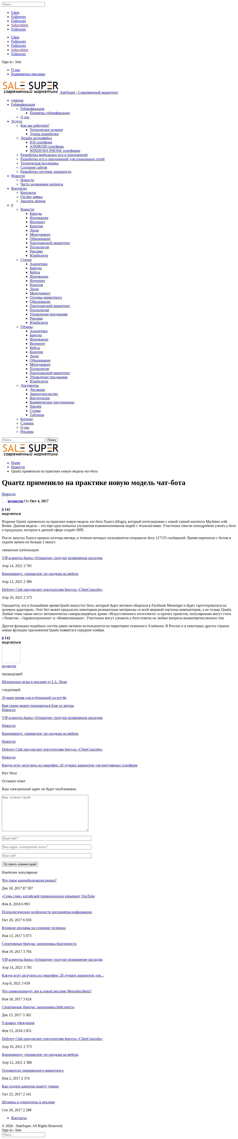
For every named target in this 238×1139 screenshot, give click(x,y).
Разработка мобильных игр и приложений (54, 155)
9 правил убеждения (18, 1023)
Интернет (37, 222)
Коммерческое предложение (52, 402)
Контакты (19, 188)
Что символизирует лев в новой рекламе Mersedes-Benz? (47, 991)
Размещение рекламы (28, 74)
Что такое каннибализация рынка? (29, 880)
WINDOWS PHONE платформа (55, 151)
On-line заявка (31, 197)
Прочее (35, 406)
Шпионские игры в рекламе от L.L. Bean (34, 682)
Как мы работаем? (34, 125)
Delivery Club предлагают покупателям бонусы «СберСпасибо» (52, 590)
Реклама (36, 251)
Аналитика (38, 264)
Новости (18, 176)
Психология (39, 247)
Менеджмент (40, 234)
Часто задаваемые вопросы (41, 184)
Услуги (16, 121)
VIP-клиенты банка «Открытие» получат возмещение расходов (52, 558)
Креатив (36, 226)
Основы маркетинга (46, 297)
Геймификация (23, 104)
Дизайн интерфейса (36, 138)
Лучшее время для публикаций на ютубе (34, 698)
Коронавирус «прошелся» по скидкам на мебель (40, 574)
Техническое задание (46, 130)
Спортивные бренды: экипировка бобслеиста (38, 1007)
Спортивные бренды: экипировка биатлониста (39, 944)
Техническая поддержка (39, 163)
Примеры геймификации (50, 113)
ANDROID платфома (47, 146)
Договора (37, 390)
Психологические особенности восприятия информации (47, 912)
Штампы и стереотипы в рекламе (28, 1102)
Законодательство (44, 394)
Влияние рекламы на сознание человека (34, 928)
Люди (34, 230)
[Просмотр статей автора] (11, 662)
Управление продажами (49, 314)
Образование (40, 239)
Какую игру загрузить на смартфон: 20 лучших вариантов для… (53, 975)
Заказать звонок (33, 201)
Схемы (35, 411)
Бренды (36, 213)
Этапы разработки (44, 134)
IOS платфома (41, 142)
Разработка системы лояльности (45, 172)
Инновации (39, 218)
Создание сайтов (33, 167)
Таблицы (37, 415)
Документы (29, 385)
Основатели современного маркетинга (32, 1070)
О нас (15, 70)
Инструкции (40, 398)
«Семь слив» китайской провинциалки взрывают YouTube (48, 896)
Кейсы (35, 272)
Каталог (26, 419)
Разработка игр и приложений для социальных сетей (62, 159)
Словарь (27, 423)
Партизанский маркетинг (50, 243)
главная (17, 100)
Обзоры (26, 327)
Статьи (26, 260)
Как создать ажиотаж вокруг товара (30, 1086)
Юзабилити (39, 255)
